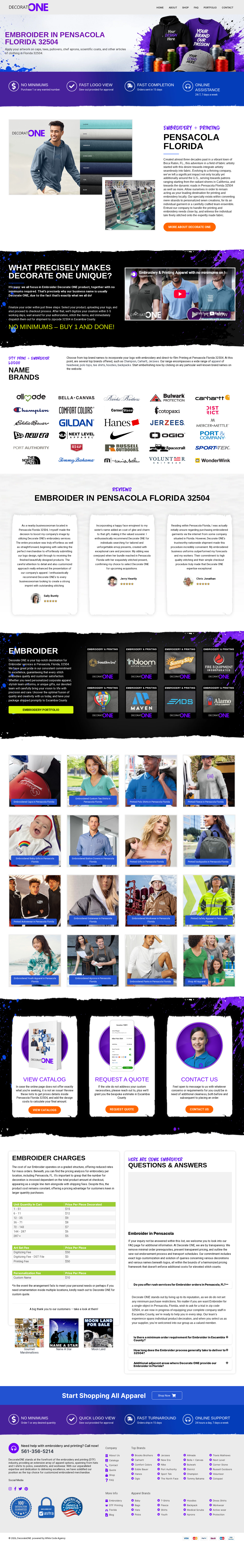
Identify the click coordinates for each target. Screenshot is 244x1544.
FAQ (196, 7)
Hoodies (191, 1500)
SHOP (185, 7)
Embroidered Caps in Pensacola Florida (34, 801)
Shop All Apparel (196, 981)
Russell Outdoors (222, 1469)
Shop (112, 1475)
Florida (113, 1509)
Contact (113, 1465)
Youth (164, 1514)
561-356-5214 (37, 1451)
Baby (137, 1500)
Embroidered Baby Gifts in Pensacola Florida (35, 860)
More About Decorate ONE (189, 227)
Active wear (219, 1509)
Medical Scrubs (195, 1509)
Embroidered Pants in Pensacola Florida (150, 981)
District (191, 1469)
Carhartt (142, 361)
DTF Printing (116, 1505)
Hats (137, 1509)
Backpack (192, 1505)
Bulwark (191, 1464)
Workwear (218, 1505)
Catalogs (114, 1460)
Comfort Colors (143, 1464)
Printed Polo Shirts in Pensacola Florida (150, 801)
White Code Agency (55, 1538)
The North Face (169, 1478)
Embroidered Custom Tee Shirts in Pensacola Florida (93, 800)
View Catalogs (44, 1110)
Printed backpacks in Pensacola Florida (208, 861)
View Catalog (44, 1079)
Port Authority (169, 1469)
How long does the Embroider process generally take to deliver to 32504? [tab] (180, 1351)
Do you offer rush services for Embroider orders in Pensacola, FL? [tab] (180, 1284)
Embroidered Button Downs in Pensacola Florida (93, 860)
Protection (219, 1514)
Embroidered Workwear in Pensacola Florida (151, 920)
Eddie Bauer (141, 1469)
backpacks (124, 365)
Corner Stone (220, 1464)
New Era (165, 1460)
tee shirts (99, 365)
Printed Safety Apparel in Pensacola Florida (209, 920)
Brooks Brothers (144, 1455)
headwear (73, 365)
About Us (114, 1455)
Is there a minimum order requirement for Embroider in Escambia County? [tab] (179, 1338)
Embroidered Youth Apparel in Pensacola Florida (35, 980)
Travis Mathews (221, 1455)
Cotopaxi (218, 1478)
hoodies (111, 365)
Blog (111, 1514)
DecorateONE (24, 1538)
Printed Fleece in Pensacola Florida (206, 801)
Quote (112, 1470)
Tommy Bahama (195, 1478)
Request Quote (122, 1109)
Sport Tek (166, 1473)
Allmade (191, 1455)
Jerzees (153, 361)
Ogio (137, 1478)
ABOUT (173, 7)
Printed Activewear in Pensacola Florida (34, 921)
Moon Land (98, 1349)
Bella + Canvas (195, 1460)
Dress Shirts (219, 1500)
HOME (160, 7)
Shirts (164, 1509)
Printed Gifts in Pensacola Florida (147, 861)
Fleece (164, 1505)
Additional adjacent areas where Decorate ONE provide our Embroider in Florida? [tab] (175, 1364)
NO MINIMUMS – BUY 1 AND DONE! (61, 326)
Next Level (219, 1460)
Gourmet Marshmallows (29, 1350)
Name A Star (64, 1349)
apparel (216, 361)
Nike (163, 1464)
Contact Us (199, 1079)
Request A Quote (122, 1079)
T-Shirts (165, 1500)
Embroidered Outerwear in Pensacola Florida (93, 920)
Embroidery (115, 1500)
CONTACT (227, 7)
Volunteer (218, 1473)
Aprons (191, 1514)
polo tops (86, 365)
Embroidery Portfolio (41, 710)
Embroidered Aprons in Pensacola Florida (93, 980)
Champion (130, 361)
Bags (137, 1505)
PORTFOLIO (210, 7)
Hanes (138, 1473)
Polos (138, 1514)
